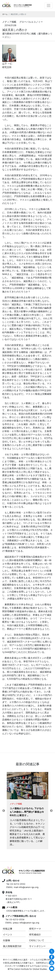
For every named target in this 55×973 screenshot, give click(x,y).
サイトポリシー (37, 946)
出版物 (6, 940)
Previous (3, 810)
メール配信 (11, 907)
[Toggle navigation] (48, 5)
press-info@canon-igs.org (26, 922)
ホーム (5, 14)
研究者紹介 (35, 934)
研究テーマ (35, 928)
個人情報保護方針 (12, 946)
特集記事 (7, 928)
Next (51, 810)
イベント (7, 934)
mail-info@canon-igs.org (26, 887)
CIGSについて (36, 940)
